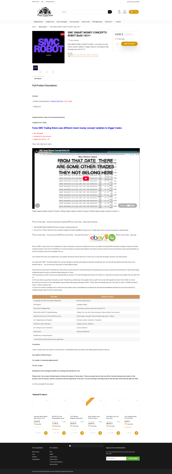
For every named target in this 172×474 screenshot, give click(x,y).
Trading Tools (50, 22)
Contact (118, 22)
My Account (35, 452)
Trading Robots (38, 22)
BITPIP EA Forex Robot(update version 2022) (58, 418)
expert (72, 56)
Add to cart (129, 44)
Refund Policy (35, 1)
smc (90, 56)
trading (96, 56)
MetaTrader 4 (43, 27)
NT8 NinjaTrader (97, 22)
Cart (33, 454)
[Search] (110, 12)
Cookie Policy (53, 457)
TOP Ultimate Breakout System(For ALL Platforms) (76, 418)
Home (34, 27)
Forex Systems (74, 22)
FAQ (42, 1)
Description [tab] (37, 78)
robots (86, 56)
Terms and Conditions (56, 462)
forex (83, 56)
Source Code (86, 22)
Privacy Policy (54, 459)
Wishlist (34, 457)
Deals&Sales (36, 459)
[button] (63, 32)
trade (93, 56)
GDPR (51, 454)
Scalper (88, 54)
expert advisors (78, 56)
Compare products (50, 1)
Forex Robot (76, 54)
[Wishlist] (125, 11)
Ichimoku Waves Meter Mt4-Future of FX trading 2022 (40, 418)
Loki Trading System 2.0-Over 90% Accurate (130, 418)
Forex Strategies (62, 22)
